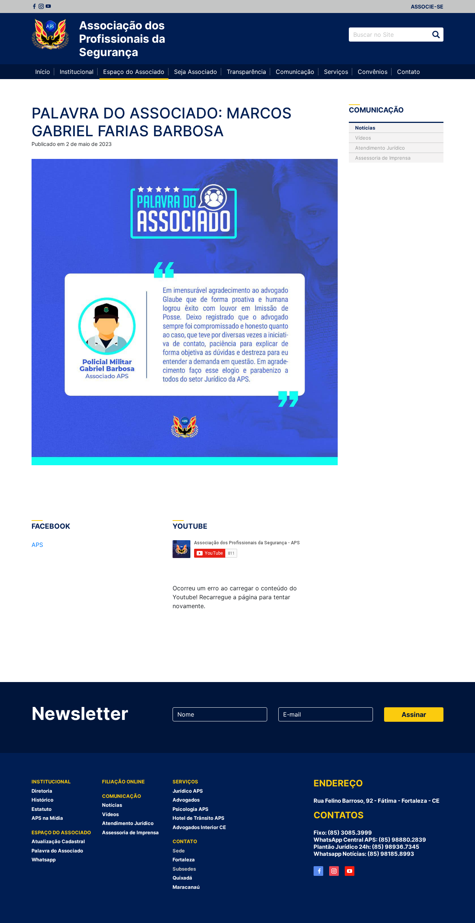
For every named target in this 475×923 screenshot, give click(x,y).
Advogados (186, 800)
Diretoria (42, 791)
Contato (408, 71)
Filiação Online (123, 782)
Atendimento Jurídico (380, 148)
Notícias (365, 128)
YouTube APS (349, 871)
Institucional (77, 71)
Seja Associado (195, 71)
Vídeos (363, 138)
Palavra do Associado (57, 851)
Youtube (48, 6)
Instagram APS (334, 871)
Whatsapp (44, 859)
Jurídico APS (188, 791)
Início (42, 71)
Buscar (436, 34)
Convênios (372, 71)
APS (37, 544)
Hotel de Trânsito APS (199, 818)
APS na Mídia (47, 818)
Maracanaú (186, 887)
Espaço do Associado (133, 71)
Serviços (336, 71)
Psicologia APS (191, 809)
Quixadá (182, 878)
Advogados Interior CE (199, 827)
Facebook (34, 6)
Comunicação (295, 71)
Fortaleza (184, 859)
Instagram (41, 6)
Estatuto (42, 809)
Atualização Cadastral (58, 841)
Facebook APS (318, 871)
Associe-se (427, 6)
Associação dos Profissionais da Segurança (122, 39)
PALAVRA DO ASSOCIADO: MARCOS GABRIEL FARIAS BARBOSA (162, 122)
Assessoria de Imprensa (382, 158)
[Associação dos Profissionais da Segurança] (50, 34)
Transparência (246, 71)
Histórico (42, 800)
